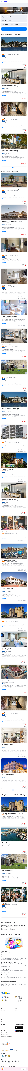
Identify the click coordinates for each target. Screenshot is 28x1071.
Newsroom (3, 1010)
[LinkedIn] (9, 1061)
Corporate (3, 1014)
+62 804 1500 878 (21, 998)
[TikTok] (19, 1061)
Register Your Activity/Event (6, 1036)
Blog (2, 1008)
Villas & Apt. (17, 1012)
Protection (3, 1019)
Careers (2, 1012)
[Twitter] (6, 1061)
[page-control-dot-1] (12, 167)
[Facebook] (2, 1061)
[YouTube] (12, 1061)
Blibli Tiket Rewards (4, 1017)
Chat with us (6, 997)
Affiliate (2, 1016)
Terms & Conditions (5, 1032)
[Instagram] (15, 1061)
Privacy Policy (3, 1030)
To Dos (16, 1014)
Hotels (16, 1010)
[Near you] (25, 17)
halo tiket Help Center (5, 1027)
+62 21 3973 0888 (21, 1001)
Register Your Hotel (4, 1034)
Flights (16, 1008)
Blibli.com (3, 1021)
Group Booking (4, 1028)
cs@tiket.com (6, 1000)
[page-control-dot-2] (13, 167)
